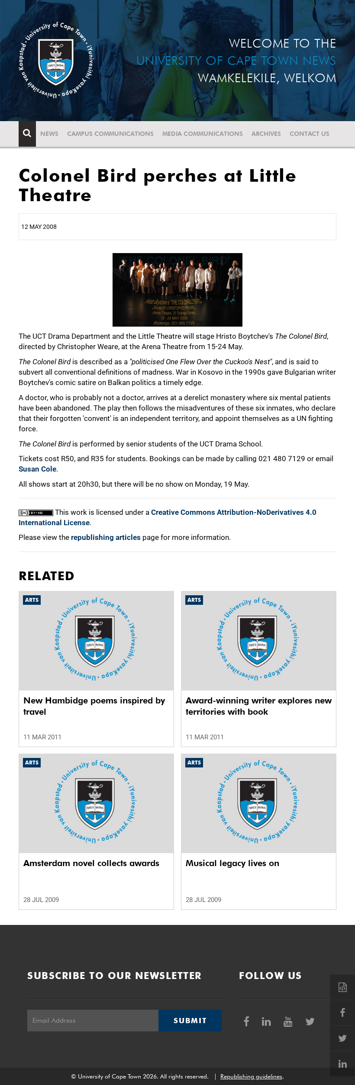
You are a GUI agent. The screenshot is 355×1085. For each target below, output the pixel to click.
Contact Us (309, 133)
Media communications (202, 133)
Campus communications (110, 133)
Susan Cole (37, 469)
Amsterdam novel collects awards (91, 863)
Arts (32, 600)
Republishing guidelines (251, 1076)
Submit (190, 1020)
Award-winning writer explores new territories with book (259, 706)
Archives (266, 133)
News (49, 133)
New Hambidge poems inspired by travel (94, 706)
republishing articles (106, 537)
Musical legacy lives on (232, 863)
